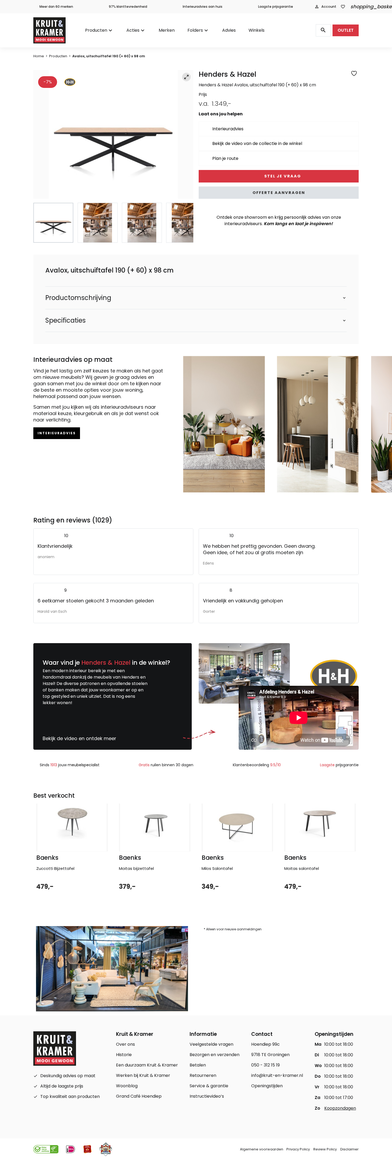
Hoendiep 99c (265, 1044)
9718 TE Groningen (270, 1055)
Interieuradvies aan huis (202, 6)
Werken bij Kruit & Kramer (143, 1075)
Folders (195, 30)
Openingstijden (267, 1086)
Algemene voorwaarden (261, 1149)
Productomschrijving (78, 298)
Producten (96, 30)
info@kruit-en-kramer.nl (277, 1075)
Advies (229, 30)
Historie (124, 1055)
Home (38, 56)
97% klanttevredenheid (128, 6)
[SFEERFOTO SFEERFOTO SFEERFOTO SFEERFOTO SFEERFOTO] (113, 134)
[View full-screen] (186, 77)
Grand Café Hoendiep (139, 1096)
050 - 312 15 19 (265, 1065)
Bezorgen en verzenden (214, 1055)
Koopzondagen (340, 1108)
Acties (132, 30)
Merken (167, 30)
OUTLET (346, 30)
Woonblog (127, 1086)
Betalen (198, 1065)
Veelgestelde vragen (211, 1044)
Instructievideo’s (207, 1096)
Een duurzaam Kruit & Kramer (147, 1065)
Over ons (125, 1044)
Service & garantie (209, 1086)
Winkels (257, 30)
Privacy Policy (298, 1149)
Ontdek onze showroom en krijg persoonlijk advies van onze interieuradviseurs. (279, 220)
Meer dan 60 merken (56, 6)
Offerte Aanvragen (279, 192)
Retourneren (203, 1075)
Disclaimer (349, 1149)
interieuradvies (57, 433)
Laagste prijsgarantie (275, 6)
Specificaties (65, 320)
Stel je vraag (282, 176)
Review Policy (325, 1149)
